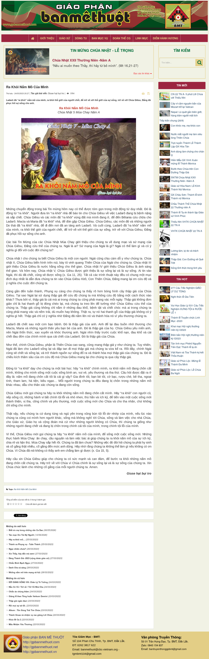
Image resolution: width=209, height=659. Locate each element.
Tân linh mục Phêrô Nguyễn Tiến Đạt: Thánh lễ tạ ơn (186, 345)
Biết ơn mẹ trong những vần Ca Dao (26, 530)
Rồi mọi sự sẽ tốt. (17, 605)
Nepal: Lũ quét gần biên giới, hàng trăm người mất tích (186, 113)
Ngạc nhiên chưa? (17, 548)
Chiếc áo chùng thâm (19, 591)
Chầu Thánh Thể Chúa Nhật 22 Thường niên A (186, 205)
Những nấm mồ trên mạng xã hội (24, 572)
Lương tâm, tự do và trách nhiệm (184, 252)
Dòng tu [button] (81, 38)
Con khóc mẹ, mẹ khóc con (185, 125)
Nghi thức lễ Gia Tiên (182, 296)
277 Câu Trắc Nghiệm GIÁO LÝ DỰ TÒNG (186, 289)
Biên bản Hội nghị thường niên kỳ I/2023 (187, 336)
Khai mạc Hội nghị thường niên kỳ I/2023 (185, 328)
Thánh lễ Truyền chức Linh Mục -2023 (185, 319)
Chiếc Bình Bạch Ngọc (19, 562)
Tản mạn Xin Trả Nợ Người (21, 534)
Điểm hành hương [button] (165, 38)
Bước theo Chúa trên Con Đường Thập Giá (185, 170)
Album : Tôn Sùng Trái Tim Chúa (24, 610)
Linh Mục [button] (141, 38)
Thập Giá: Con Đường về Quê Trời (187, 261)
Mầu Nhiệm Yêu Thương (20, 624)
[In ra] (143, 93)
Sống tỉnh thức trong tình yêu (186, 268)
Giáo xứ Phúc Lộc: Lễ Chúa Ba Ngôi (186, 371)
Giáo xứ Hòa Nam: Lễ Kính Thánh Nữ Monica (185, 187)
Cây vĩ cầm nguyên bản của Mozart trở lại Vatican (186, 105)
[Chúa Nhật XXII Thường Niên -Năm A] (27, 61)
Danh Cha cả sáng (17, 567)
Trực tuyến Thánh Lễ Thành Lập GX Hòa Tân (186, 144)
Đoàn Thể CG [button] (122, 38)
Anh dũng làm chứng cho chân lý (187, 153)
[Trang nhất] (33, 38)
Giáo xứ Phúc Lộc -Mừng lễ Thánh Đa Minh (186, 362)
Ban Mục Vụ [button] (100, 38)
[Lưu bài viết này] (149, 93)
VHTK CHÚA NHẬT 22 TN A (186, 231)
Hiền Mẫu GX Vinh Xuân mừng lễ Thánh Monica (184, 161)
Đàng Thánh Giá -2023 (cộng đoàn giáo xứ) (29, 558)
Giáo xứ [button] (64, 38)
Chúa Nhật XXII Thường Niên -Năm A (81, 60)
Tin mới (182, 85)
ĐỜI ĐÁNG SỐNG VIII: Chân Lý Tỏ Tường (28, 582)
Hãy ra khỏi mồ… (17, 539)
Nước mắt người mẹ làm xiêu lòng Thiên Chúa (186, 136)
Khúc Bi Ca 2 (15, 619)
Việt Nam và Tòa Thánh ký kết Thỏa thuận (187, 354)
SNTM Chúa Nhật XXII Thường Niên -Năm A (183, 179)
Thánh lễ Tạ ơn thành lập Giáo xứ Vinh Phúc (187, 214)
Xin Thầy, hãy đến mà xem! (21, 553)
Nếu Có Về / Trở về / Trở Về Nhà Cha (26, 586)
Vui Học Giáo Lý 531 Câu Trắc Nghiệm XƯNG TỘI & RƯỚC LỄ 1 (187, 309)
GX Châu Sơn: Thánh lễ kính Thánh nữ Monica (186, 196)
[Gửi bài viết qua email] (138, 93)
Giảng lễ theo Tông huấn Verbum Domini (28, 596)
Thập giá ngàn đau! (18, 600)
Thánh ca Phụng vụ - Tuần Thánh (24, 544)
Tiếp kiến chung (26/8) (171, 120)
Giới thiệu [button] (47, 38)
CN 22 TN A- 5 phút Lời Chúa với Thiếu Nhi (187, 95)
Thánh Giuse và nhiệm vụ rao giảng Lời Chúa (30, 614)
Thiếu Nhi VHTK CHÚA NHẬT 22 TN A (187, 223)
